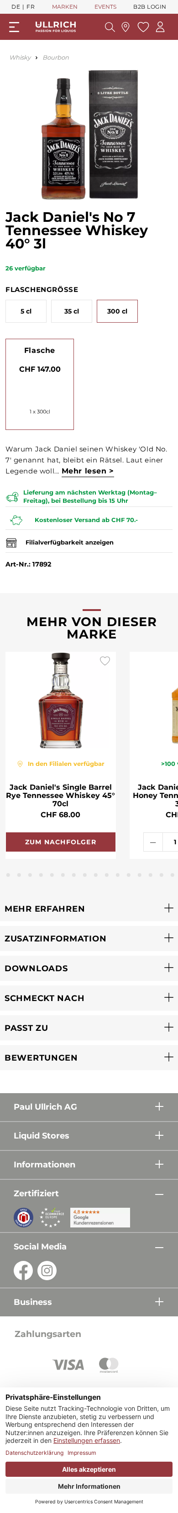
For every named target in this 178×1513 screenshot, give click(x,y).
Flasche (39, 350)
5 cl (26, 311)
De (15, 6)
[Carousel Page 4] (19, 875)
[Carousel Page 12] (107, 875)
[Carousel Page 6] (41, 875)
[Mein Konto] (160, 27)
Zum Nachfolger (60, 842)
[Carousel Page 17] (161, 875)
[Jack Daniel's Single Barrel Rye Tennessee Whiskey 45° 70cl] (60, 700)
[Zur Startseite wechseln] (56, 27)
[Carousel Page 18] (172, 875)
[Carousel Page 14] (129, 875)
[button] (89, 908)
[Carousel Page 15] (139, 875)
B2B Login (150, 6)
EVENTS (105, 6)
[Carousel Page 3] (8, 875)
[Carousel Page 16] (150, 875)
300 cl (117, 311)
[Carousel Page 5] (30, 875)
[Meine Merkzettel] (142, 27)
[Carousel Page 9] (74, 875)
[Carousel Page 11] (96, 875)
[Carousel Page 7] (52, 875)
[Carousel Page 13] (118, 875)
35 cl (71, 311)
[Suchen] (110, 27)
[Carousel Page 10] (85, 875)
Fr (30, 6)
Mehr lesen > (88, 471)
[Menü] (14, 27)
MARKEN (65, 6)
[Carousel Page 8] (63, 875)
